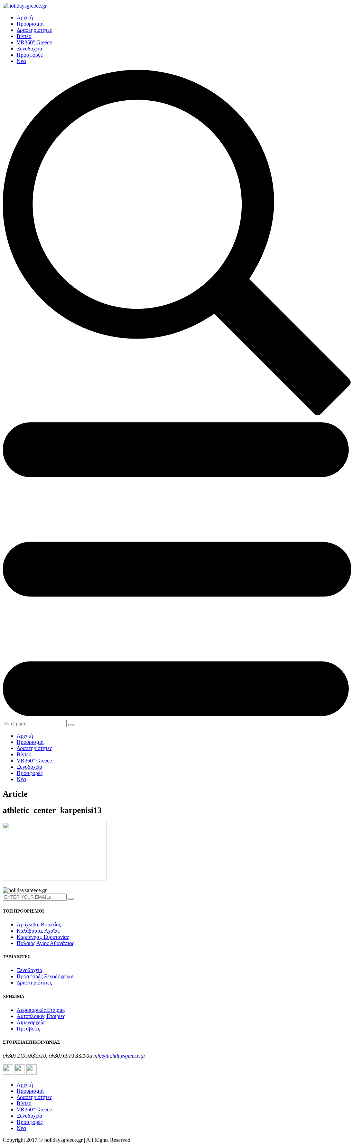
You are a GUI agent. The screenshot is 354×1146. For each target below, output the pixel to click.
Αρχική (25, 17)
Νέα (21, 61)
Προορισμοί (30, 24)
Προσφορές (30, 55)
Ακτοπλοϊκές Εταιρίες (41, 1016)
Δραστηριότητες (34, 30)
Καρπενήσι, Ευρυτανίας (43, 937)
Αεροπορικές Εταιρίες (41, 1010)
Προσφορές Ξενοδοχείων (45, 976)
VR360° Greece (34, 42)
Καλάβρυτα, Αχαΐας (38, 931)
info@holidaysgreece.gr (119, 1056)
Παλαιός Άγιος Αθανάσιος (45, 943)
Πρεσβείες (28, 1029)
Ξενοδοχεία (29, 49)
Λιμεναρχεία (31, 1022)
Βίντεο (24, 36)
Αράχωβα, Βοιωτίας (39, 924)
